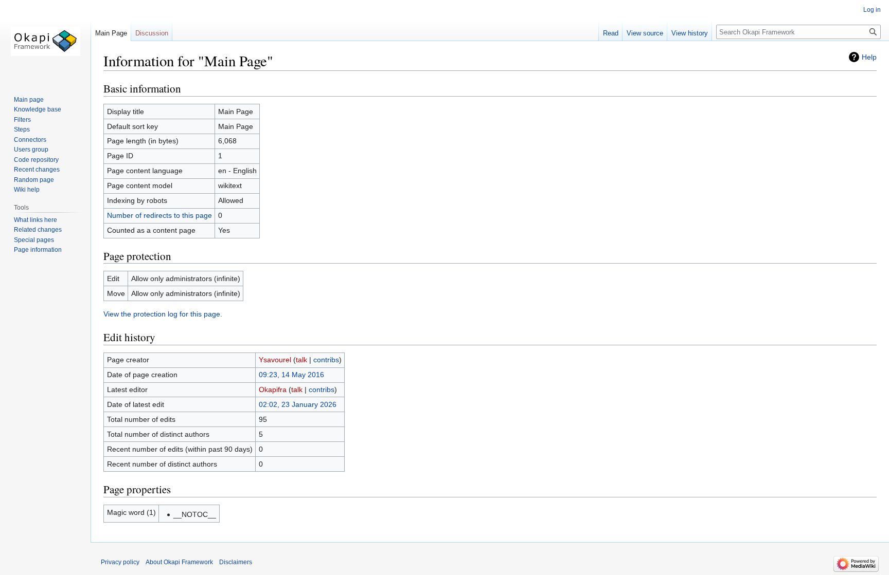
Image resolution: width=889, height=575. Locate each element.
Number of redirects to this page (159, 215)
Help (869, 57)
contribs (326, 360)
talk (301, 360)
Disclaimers (235, 562)
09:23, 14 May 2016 (291, 374)
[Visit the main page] (45, 41)
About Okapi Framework (179, 562)
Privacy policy (120, 562)
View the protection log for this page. (162, 314)
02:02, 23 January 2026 (297, 404)
